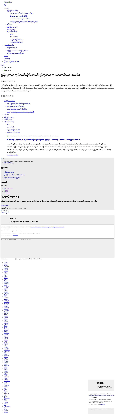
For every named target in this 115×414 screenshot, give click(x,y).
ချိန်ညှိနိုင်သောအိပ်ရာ (12, 10)
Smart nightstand (11, 29)
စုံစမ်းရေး (9, 155)
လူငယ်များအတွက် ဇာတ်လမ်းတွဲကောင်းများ (21, 13)
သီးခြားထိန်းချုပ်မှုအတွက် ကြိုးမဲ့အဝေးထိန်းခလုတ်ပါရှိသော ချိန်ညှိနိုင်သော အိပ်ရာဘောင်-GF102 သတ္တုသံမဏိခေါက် (43, 139)
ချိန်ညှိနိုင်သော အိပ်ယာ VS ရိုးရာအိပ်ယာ (17, 50)
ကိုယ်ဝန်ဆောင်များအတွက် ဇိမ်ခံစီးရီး (20, 19)
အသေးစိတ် (15, 155)
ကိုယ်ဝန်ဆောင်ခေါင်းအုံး (16, 42)
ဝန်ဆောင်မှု (7, 58)
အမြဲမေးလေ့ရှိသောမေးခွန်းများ (15, 53)
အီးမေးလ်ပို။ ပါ (5, 212)
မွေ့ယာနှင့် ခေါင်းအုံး (12, 31)
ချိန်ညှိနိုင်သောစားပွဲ (12, 27)
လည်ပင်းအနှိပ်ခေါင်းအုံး (16, 39)
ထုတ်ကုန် (6, 8)
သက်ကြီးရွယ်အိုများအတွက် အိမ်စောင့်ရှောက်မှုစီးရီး (24, 21)
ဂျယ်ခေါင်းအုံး (14, 36)
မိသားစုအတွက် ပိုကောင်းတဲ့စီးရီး (19, 16)
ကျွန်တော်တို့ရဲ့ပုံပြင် (9, 45)
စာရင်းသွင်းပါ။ (5, 205)
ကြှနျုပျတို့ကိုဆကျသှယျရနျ (11, 61)
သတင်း (6, 56)
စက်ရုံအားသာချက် (12, 47)
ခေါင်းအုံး (9, 24)
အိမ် (5, 5)
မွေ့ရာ (11, 34)
